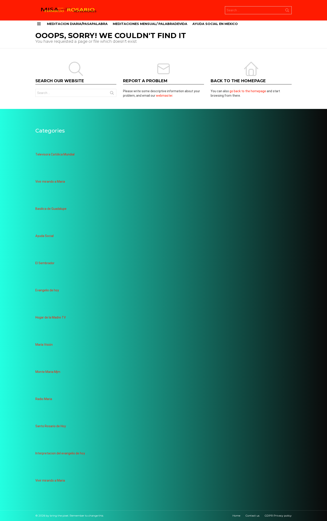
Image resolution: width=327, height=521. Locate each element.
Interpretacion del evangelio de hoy (60, 453)
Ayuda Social (44, 236)
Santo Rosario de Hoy (50, 426)
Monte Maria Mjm (47, 372)
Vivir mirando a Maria (50, 181)
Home (236, 515)
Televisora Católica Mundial (55, 154)
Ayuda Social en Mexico (215, 24)
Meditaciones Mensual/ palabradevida (150, 24)
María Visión (44, 344)
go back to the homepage (248, 91)
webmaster (164, 95)
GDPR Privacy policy (278, 515)
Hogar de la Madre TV (50, 317)
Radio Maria (43, 399)
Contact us (252, 515)
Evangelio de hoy (47, 290)
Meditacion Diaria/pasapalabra (77, 24)
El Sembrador (44, 263)
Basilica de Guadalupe (51, 208)
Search (287, 11)
